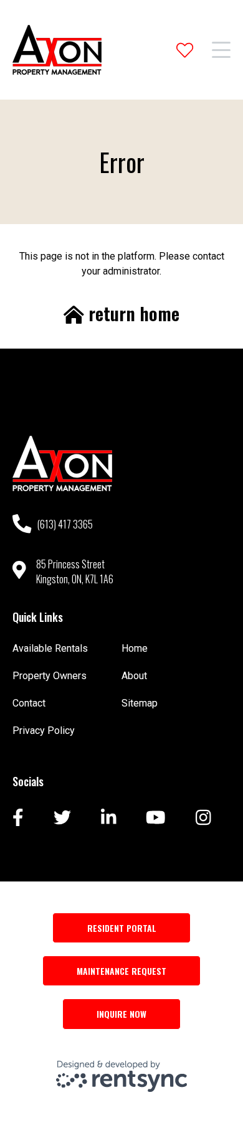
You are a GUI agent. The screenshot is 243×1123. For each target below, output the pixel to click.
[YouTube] (156, 819)
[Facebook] (18, 819)
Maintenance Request (121, 970)
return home (131, 314)
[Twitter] (62, 819)
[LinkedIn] (109, 819)
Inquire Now (121, 1013)
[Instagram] (203, 819)
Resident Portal (121, 927)
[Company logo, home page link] (57, 50)
